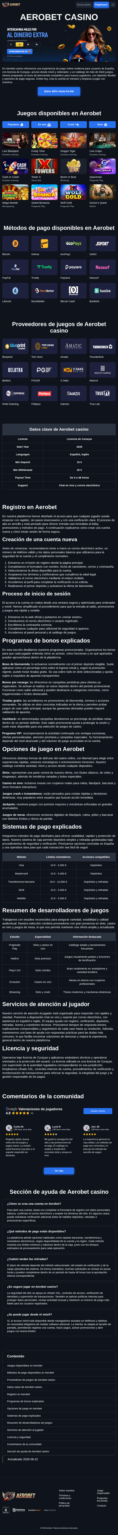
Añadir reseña (98, 1111)
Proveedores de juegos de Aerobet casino (31, 1379)
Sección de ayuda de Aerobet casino (28, 1451)
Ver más (59, 1171)
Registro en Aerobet (18, 1394)
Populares (13, 124)
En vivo (42, 124)
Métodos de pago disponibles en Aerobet (30, 1372)
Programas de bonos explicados (25, 1401)
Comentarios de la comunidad (24, 1444)
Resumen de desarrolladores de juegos (29, 1422)
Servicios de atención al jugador (25, 1430)
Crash (71, 124)
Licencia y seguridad (19, 1437)
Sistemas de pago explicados (24, 1415)
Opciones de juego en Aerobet (24, 1408)
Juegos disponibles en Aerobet (24, 1365)
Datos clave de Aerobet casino (24, 1387)
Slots (100, 124)
